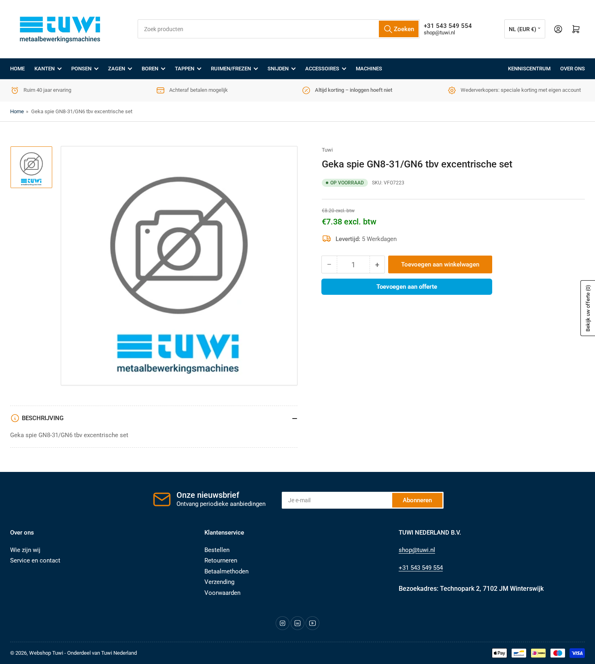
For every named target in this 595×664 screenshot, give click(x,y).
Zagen (116, 69)
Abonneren (417, 500)
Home (17, 69)
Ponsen (81, 69)
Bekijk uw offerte (588, 308)
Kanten (44, 69)
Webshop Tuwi (46, 653)
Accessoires (322, 69)
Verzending (219, 582)
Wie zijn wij (25, 550)
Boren (150, 69)
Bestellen (217, 550)
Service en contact (35, 560)
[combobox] (278, 28)
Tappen (184, 69)
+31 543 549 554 (421, 567)
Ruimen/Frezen (231, 69)
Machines (369, 69)
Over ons (572, 69)
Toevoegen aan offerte (406, 286)
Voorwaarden (222, 592)
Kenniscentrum (529, 69)
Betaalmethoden (226, 571)
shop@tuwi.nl (439, 33)
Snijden (278, 69)
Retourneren (220, 560)
